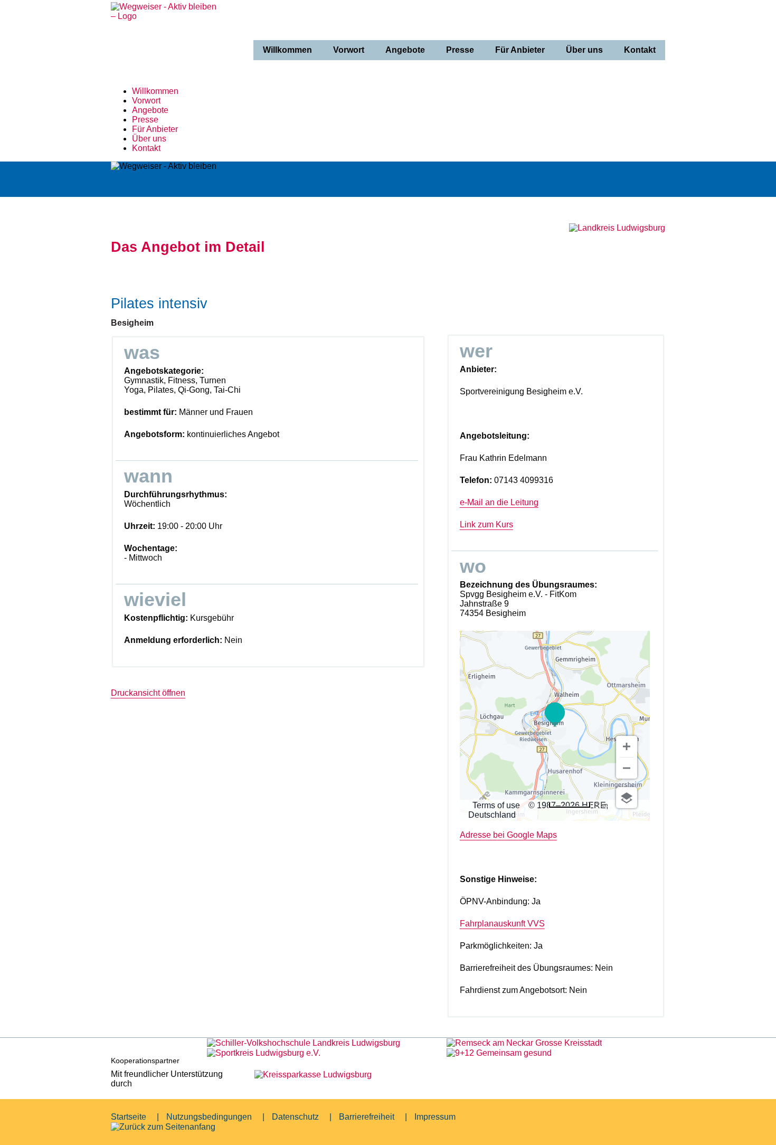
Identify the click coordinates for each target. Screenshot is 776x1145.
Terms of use (496, 805)
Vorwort (348, 49)
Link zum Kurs (486, 524)
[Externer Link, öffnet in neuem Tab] (303, 1042)
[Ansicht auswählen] (626, 797)
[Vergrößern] (626, 746)
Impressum (435, 1116)
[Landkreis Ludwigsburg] (617, 227)
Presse (460, 49)
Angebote (405, 49)
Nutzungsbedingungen (209, 1116)
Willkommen (287, 49)
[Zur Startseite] (166, 71)
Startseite (128, 1116)
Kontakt (640, 49)
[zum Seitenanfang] (163, 1127)
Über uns (584, 49)
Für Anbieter (520, 49)
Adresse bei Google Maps (508, 834)
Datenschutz (295, 1116)
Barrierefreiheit (366, 1116)
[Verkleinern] (626, 768)
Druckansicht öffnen (148, 692)
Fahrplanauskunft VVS (502, 923)
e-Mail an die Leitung (499, 502)
